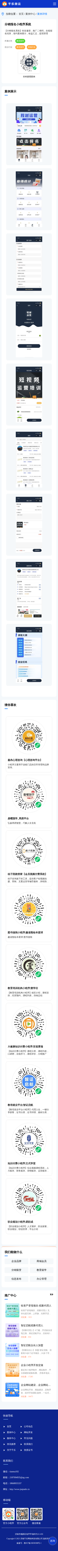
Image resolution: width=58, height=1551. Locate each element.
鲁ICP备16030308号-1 (32, 1543)
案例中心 (31, 14)
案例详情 (42, 14)
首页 (21, 14)
